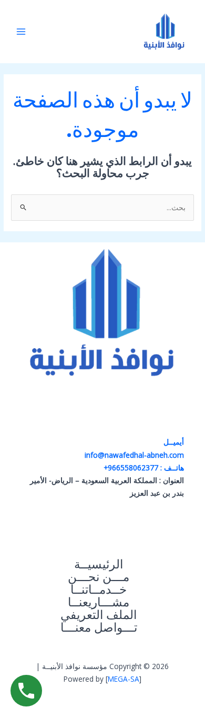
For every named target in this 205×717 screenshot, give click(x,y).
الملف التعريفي (98, 614)
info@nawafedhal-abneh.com (134, 455)
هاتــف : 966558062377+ (144, 468)
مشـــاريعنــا (98, 602)
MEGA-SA (123, 679)
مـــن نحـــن (98, 577)
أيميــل (172, 442)
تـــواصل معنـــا (98, 627)
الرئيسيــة (98, 564)
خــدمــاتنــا (98, 589)
